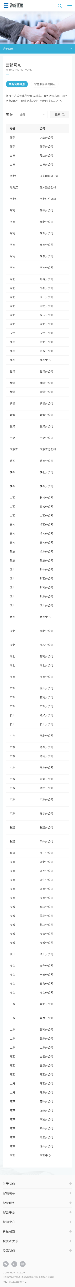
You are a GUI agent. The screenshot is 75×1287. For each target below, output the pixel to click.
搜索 (57, 114)
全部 (22, 114)
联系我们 (9, 1250)
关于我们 (9, 1183)
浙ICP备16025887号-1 (15, 1281)
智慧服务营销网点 (45, 84)
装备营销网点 (17, 84)
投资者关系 (10, 1241)
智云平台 (9, 1212)
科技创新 (9, 1231)
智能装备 (9, 1193)
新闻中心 (9, 1222)
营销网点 (8, 48)
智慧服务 (9, 1202)
